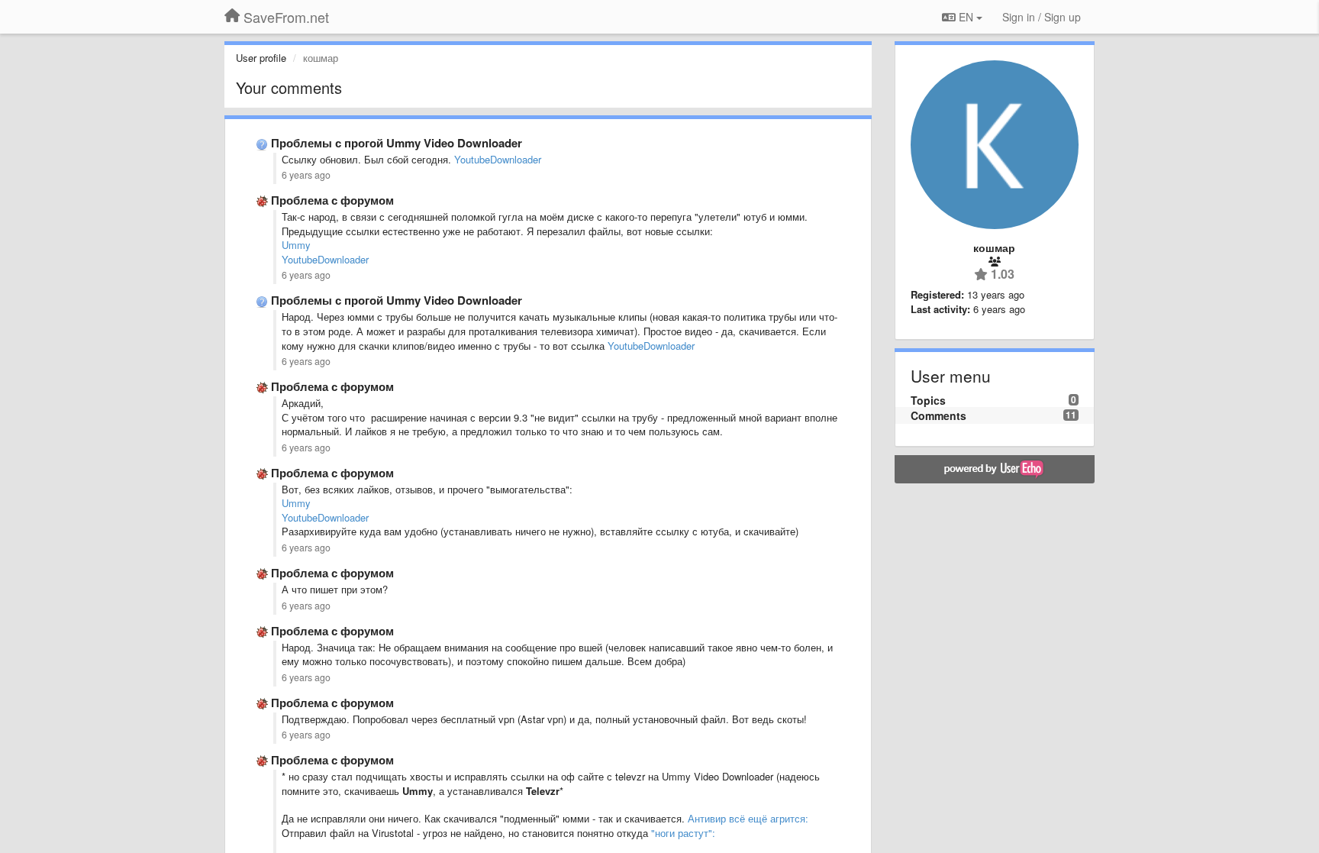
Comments (938, 415)
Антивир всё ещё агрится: (748, 818)
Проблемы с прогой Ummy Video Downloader (396, 142)
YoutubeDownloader (497, 159)
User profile (261, 57)
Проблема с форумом (332, 200)
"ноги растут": (683, 833)
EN (966, 16)
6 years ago (306, 175)
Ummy (296, 244)
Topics (928, 400)
